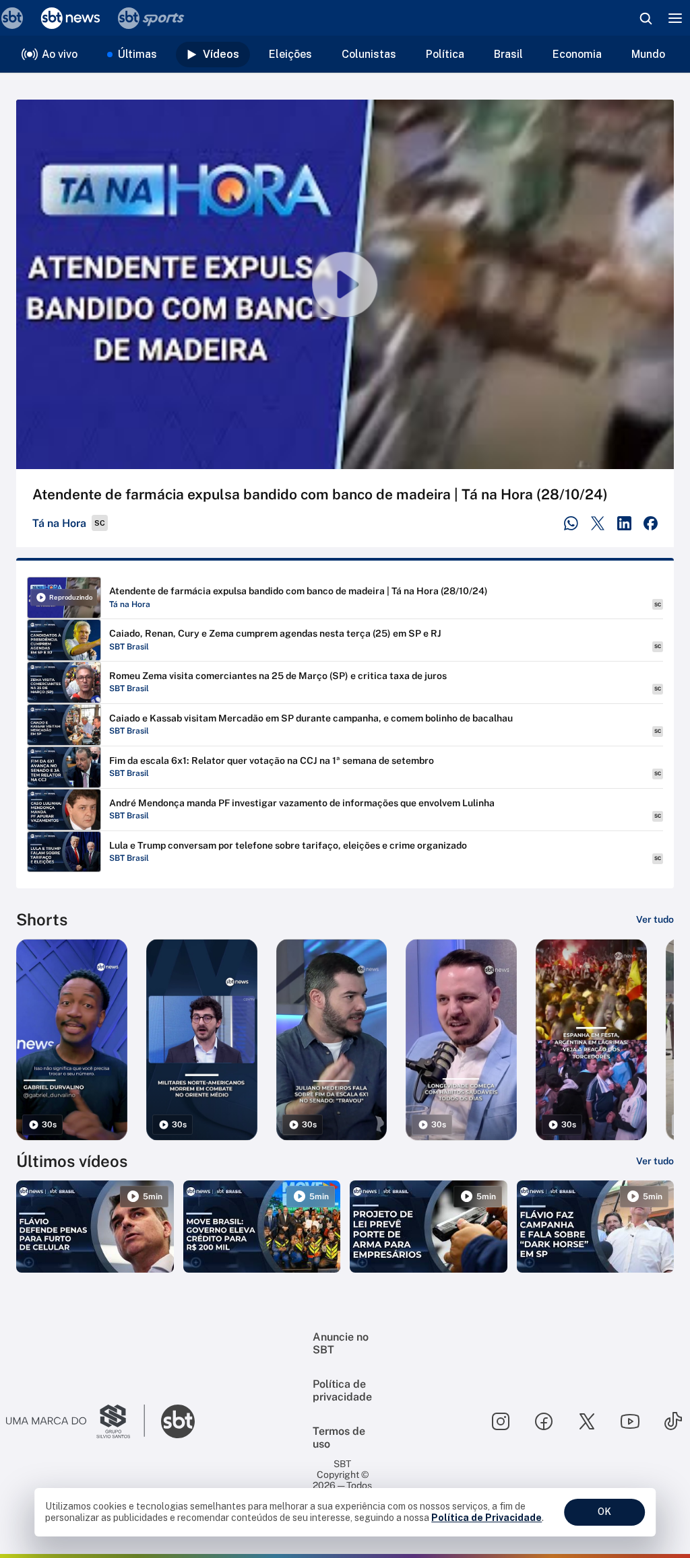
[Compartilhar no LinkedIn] (624, 523)
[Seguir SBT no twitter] (587, 1421)
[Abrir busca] (645, 18)
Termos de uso (339, 1437)
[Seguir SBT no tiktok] (673, 1421)
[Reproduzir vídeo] (345, 284)
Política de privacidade (342, 1390)
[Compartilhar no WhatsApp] (571, 523)
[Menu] (675, 18)
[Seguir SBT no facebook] (544, 1421)
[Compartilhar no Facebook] (651, 523)
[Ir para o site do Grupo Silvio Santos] (75, 1421)
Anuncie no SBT (341, 1343)
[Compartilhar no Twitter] (598, 523)
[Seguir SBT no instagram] (500, 1421)
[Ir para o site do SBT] (178, 1421)
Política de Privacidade (486, 1517)
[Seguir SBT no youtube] (630, 1421)
